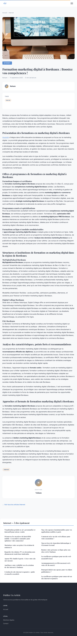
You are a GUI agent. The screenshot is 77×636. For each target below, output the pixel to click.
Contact (5, 623)
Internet (11, 12)
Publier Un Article (11, 595)
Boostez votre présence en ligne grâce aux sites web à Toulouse (55, 551)
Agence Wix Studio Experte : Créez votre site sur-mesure (20, 560)
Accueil (4, 12)
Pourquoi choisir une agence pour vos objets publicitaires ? (56, 571)
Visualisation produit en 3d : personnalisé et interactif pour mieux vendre (20, 531)
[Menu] (72, 3)
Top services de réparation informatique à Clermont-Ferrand (56, 544)
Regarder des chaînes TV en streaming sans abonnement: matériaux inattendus (20, 553)
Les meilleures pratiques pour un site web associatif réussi (56, 557)
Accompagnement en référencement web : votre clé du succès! (56, 564)
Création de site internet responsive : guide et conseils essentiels (20, 573)
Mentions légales (8, 620)
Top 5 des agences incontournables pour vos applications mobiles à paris (56, 531)
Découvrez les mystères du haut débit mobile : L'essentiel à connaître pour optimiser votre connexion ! (18, 539)
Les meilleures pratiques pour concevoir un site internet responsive (56, 577)
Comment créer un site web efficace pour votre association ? (55, 538)
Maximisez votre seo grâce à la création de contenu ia (19, 546)
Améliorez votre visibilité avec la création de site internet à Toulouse (19, 566)
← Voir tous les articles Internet (13, 505)
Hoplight (5, 137)
